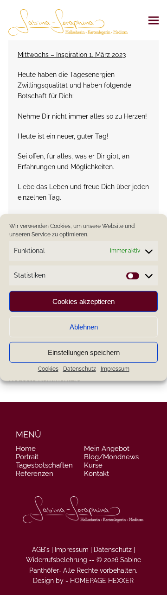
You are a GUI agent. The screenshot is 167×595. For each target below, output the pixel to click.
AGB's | (42, 549)
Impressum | (73, 549)
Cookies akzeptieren (83, 301)
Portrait (27, 457)
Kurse (93, 465)
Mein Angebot (106, 448)
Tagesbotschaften (44, 465)
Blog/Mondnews (111, 457)
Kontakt (96, 473)
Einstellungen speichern (84, 352)
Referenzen (34, 473)
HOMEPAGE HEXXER (102, 580)
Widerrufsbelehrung (56, 559)
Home (26, 448)
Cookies (48, 369)
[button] (153, 20)
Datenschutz (79, 369)
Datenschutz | (114, 549)
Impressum (115, 369)
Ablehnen (84, 327)
